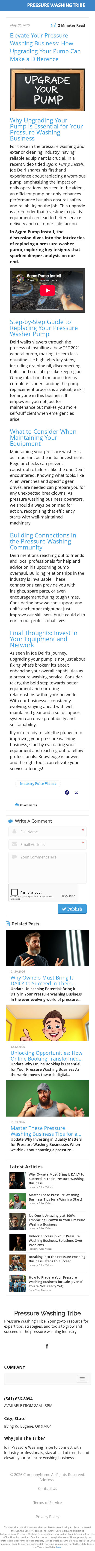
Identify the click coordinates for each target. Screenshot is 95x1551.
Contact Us (47, 1488)
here (58, 1547)
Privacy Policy (47, 1516)
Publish (74, 909)
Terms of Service (47, 1502)
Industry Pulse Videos (38, 783)
